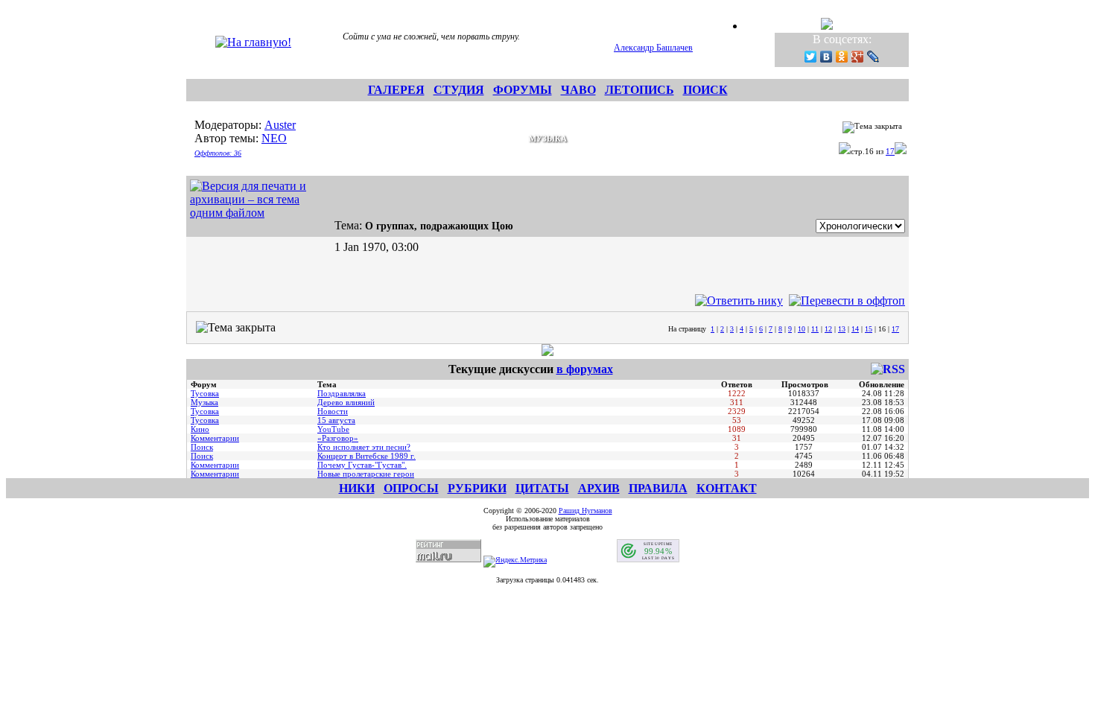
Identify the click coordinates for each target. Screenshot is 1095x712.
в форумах (584, 369)
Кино (200, 429)
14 (855, 329)
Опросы (411, 488)
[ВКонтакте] (826, 56)
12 (828, 329)
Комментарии (215, 437)
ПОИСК (705, 89)
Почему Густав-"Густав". (362, 464)
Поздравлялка (341, 393)
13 (841, 329)
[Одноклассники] (842, 56)
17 (890, 151)
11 (815, 329)
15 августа (336, 420)
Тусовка (205, 393)
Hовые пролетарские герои (365, 473)
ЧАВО (578, 89)
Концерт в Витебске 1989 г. (366, 455)
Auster (280, 124)
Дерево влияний (346, 402)
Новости (332, 411)
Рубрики (477, 488)
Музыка (204, 402)
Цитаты (542, 488)
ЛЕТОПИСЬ (639, 89)
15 (868, 329)
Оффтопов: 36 (217, 153)
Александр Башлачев (653, 47)
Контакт (726, 488)
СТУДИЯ (459, 89)
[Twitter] (811, 56)
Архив (599, 488)
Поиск (202, 446)
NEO (274, 138)
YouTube (333, 429)
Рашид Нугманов (585, 510)
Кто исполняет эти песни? (363, 446)
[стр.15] (845, 151)
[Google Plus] (858, 56)
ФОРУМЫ (522, 89)
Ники (357, 488)
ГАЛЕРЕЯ (396, 89)
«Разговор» (337, 437)
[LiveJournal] (873, 56)
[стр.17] (901, 151)
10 (801, 329)
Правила (658, 488)
